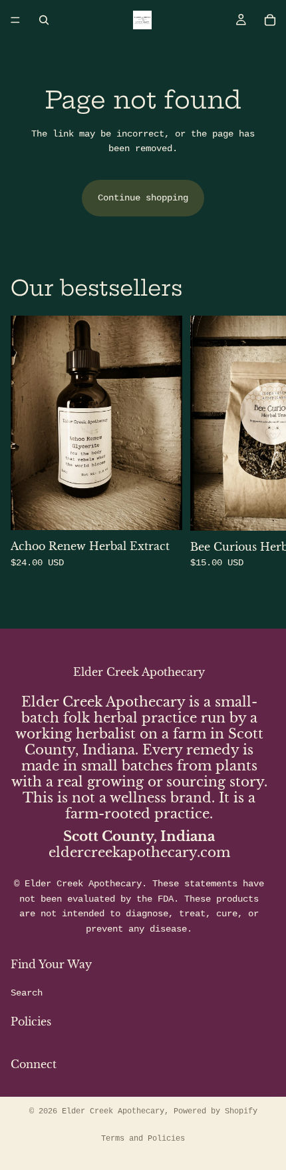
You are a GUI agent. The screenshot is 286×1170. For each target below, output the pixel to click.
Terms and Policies (143, 1138)
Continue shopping (143, 197)
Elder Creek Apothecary (113, 1111)
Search (27, 993)
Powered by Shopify (215, 1111)
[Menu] (15, 20)
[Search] (44, 20)
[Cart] (270, 20)
